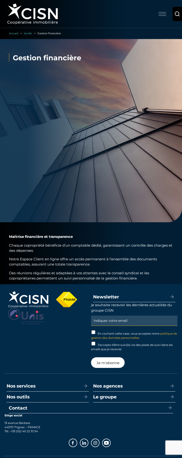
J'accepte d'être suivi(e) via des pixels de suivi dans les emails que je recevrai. (132, 347)
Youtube (110, 442)
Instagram (99, 442)
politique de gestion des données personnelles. (134, 336)
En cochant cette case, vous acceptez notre (134, 336)
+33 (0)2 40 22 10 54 (24, 431)
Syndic (28, 33)
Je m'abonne (107, 362)
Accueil (13, 33)
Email (134, 315)
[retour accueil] (32, 13)
